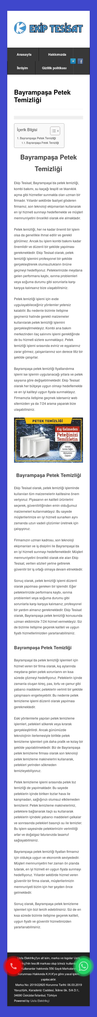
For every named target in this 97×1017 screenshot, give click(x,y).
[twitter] (73, 61)
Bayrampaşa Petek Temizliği (38, 138)
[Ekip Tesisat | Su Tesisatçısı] (48, 28)
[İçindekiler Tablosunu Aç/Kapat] (52, 130)
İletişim (22, 67)
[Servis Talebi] (83, 966)
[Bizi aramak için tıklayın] (13, 966)
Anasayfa (24, 54)
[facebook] (80, 61)
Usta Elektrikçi (39, 1000)
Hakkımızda (57, 54)
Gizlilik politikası (54, 67)
